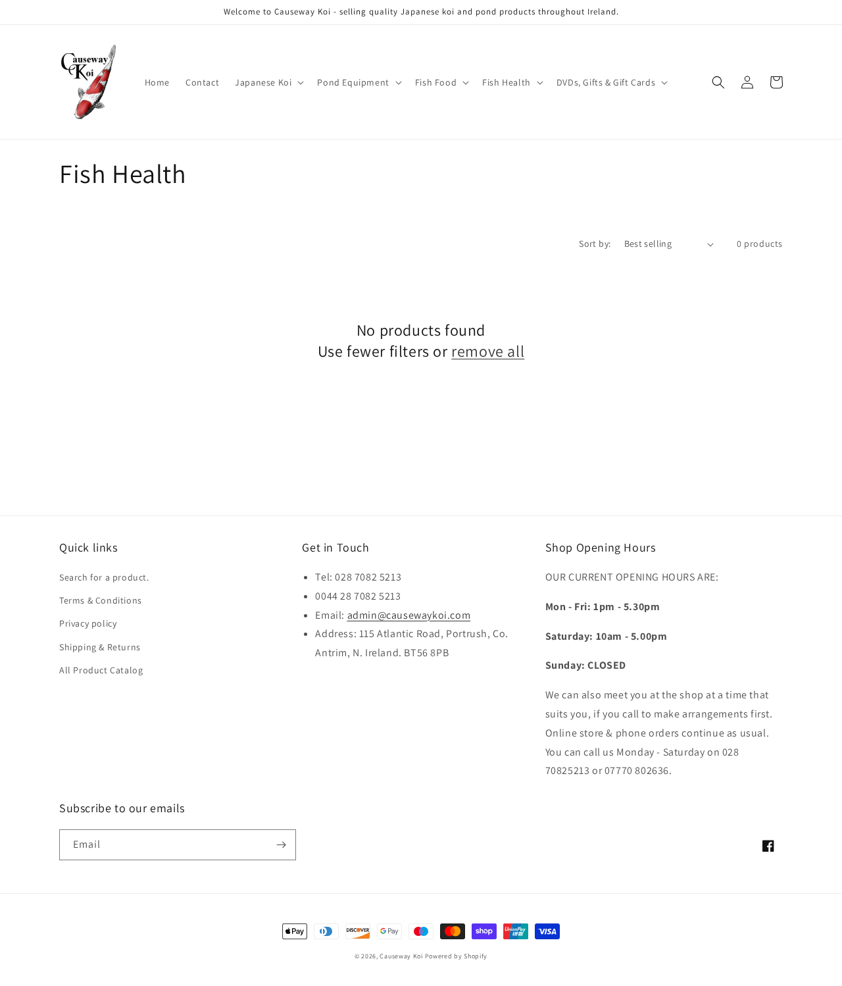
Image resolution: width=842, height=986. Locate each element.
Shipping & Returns (100, 647)
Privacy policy (87, 623)
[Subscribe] (280, 844)
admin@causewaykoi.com (409, 615)
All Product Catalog (101, 670)
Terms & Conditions (100, 600)
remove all (487, 351)
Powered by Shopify (456, 956)
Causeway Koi (401, 956)
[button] (268, 82)
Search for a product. (104, 577)
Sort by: (594, 243)
